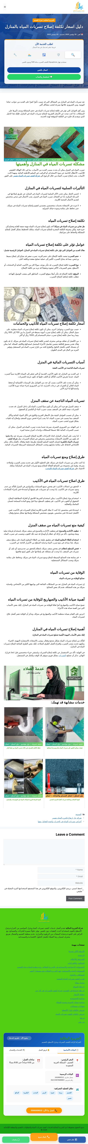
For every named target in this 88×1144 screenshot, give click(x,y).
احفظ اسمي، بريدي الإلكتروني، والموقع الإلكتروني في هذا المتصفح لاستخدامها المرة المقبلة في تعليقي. (43, 890)
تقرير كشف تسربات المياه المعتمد (71, 979)
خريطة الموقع (79, 987)
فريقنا (82, 1018)
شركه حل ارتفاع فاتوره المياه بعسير (66, 818)
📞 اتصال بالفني (44, 70)
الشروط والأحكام (78, 959)
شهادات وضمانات (77, 1006)
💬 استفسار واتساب (44, 77)
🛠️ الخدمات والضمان (17, 1050)
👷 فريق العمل (44, 1050)
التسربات (62, 655)
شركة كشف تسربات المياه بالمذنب (60, 468)
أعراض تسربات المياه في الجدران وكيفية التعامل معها (59, 821)
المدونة (78, 814)
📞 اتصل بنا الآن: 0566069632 (44, 1110)
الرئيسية (81, 955)
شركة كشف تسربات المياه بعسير (26, 176)
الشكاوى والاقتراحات (76, 963)
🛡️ (58, 54)
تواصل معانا (80, 983)
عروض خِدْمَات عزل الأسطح (73, 1010)
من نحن (81, 1022)
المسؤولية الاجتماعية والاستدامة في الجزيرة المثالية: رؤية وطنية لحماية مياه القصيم (51, 967)
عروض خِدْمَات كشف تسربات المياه (70, 1014)
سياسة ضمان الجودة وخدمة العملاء (70, 1002)
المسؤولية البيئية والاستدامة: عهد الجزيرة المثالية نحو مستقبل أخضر (57, 971)
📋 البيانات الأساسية (70, 1050)
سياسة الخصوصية (77, 998)
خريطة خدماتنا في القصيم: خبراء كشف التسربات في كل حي (60, 990)
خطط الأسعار (79, 994)
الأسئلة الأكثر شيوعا (77, 951)
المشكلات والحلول (77, 975)
